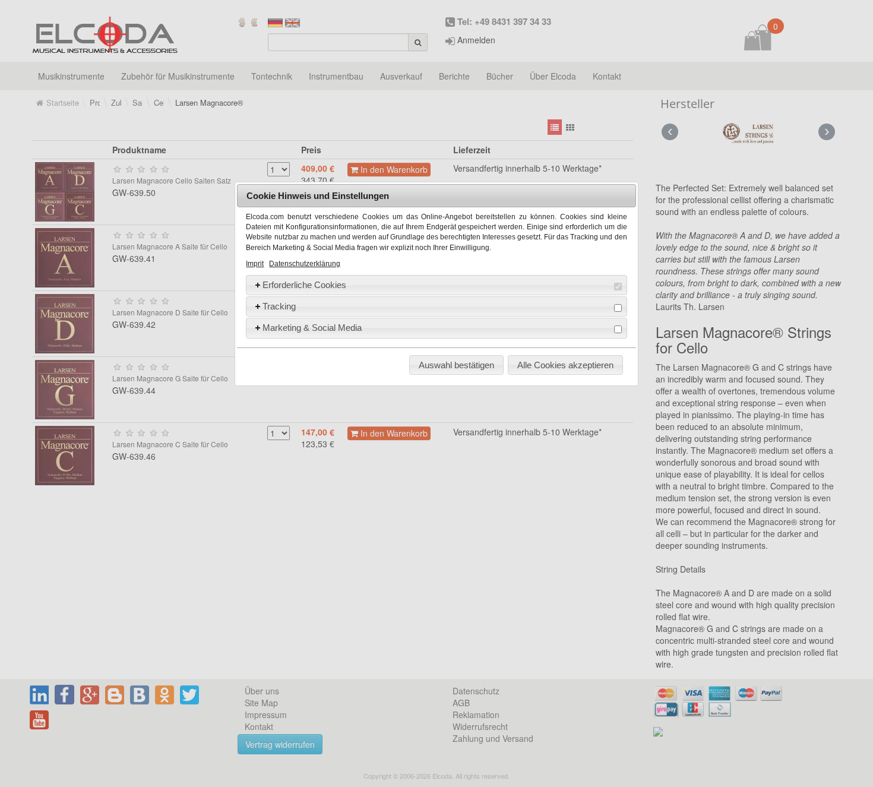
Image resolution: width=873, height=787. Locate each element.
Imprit (255, 264)
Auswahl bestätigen (456, 365)
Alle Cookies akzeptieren (565, 365)
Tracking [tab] (279, 306)
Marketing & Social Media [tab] (312, 328)
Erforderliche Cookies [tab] (304, 285)
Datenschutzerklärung (304, 264)
